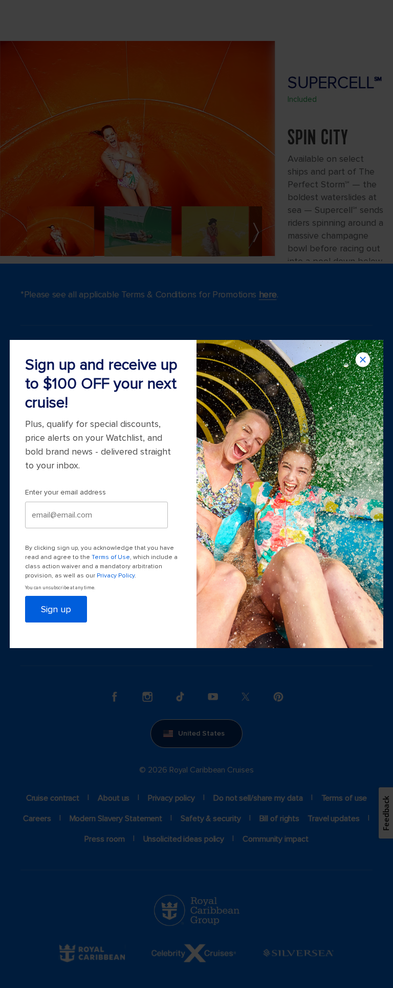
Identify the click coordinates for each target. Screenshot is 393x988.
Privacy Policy (116, 575)
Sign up (56, 609)
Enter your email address (65, 492)
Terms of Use (111, 557)
